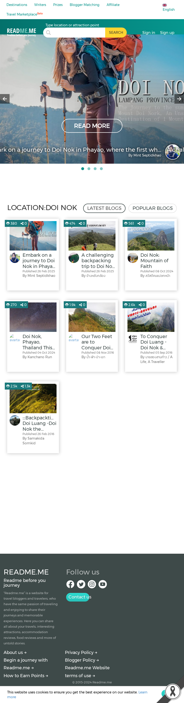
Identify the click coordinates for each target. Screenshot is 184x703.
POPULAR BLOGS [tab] (152, 208)
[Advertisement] (92, 502)
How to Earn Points (25, 675)
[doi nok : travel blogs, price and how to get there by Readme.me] (25, 30)
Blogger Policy (80, 660)
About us (14, 652)
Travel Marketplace (24, 14)
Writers (40, 5)
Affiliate (113, 5)
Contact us (79, 597)
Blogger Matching (84, 5)
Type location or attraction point (72, 25)
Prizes (58, 5)
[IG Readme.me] (92, 585)
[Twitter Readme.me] (81, 585)
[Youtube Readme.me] (102, 585)
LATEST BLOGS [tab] (104, 208)
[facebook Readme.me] (70, 585)
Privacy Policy (80, 652)
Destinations (16, 5)
